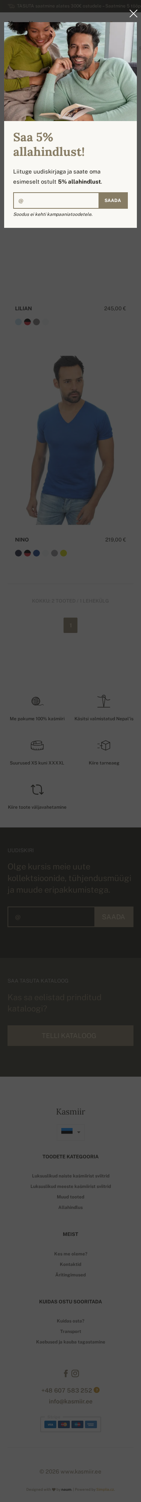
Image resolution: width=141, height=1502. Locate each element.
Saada (113, 200)
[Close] (131, 13)
